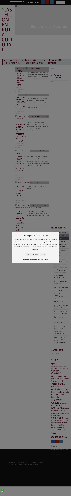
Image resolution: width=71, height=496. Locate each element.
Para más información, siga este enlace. (35, 260)
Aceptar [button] (28, 254)
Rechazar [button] (35, 254)
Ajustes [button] (43, 254)
